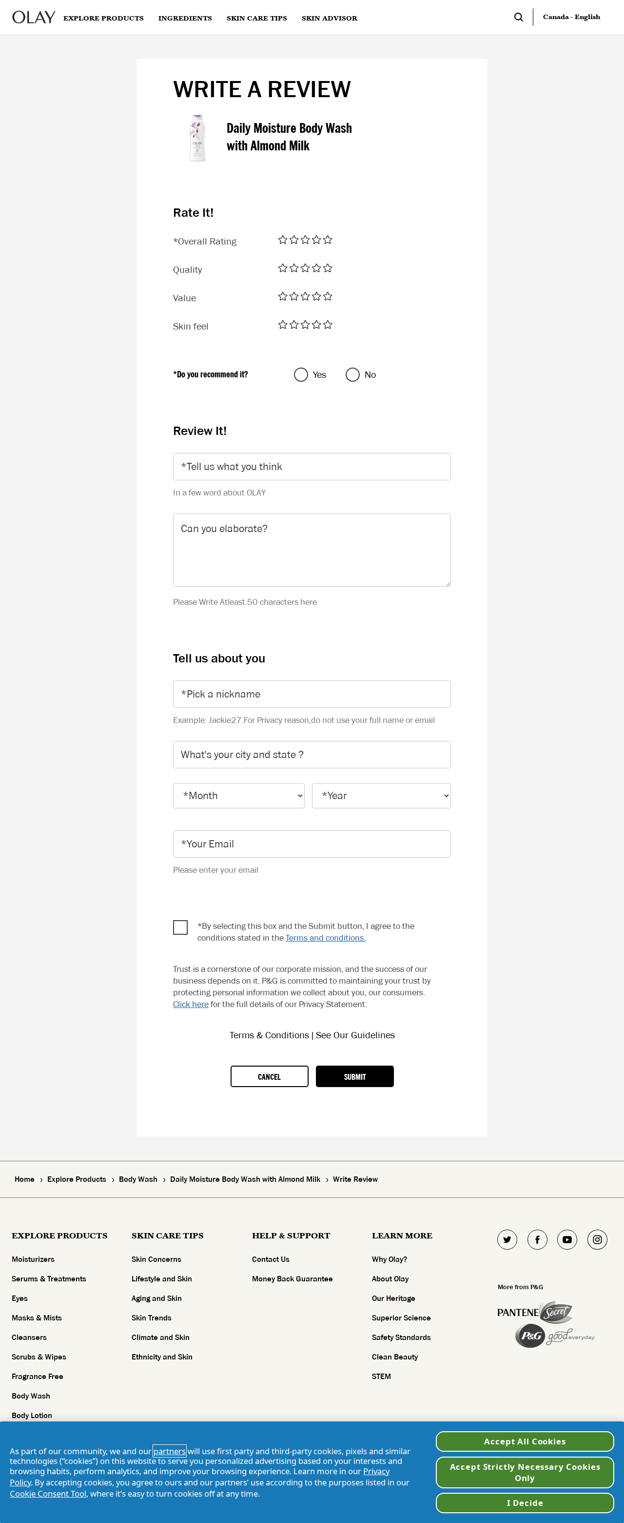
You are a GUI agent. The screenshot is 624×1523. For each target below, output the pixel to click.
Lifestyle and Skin (162, 1279)
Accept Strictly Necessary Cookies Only (525, 1472)
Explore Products (76, 1179)
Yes (319, 375)
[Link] (284, 240)
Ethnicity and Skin (162, 1357)
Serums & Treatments (49, 1279)
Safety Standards (401, 1337)
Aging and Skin (157, 1298)
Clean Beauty (395, 1357)
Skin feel (191, 326)
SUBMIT (355, 1077)
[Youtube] (567, 1240)
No (370, 375)
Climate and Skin (161, 1337)
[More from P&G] (518, 1312)
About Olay (390, 1279)
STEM (381, 1376)
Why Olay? (389, 1259)
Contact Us (271, 1259)
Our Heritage (393, 1298)
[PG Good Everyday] (555, 1336)
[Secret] (555, 1312)
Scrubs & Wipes (39, 1357)
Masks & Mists (37, 1318)
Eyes (20, 1298)
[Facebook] (537, 1240)
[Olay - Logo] (34, 17)
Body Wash (138, 1179)
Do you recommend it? (210, 374)
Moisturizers (33, 1259)
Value (184, 298)
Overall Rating (204, 241)
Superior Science (401, 1318)
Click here (191, 1004)
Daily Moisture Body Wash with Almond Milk (289, 137)
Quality (187, 270)
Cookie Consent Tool (48, 1493)
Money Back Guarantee (292, 1279)
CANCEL (269, 1077)
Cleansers (29, 1337)
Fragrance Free (37, 1376)
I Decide (525, 1502)
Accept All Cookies (525, 1441)
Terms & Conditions (271, 1035)
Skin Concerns (156, 1259)
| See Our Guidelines (353, 1035)
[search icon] (523, 17)
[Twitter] (507, 1240)
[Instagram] (597, 1240)
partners (170, 1451)
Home (25, 1179)
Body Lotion (32, 1415)
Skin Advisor (329, 18)
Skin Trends (152, 1318)
